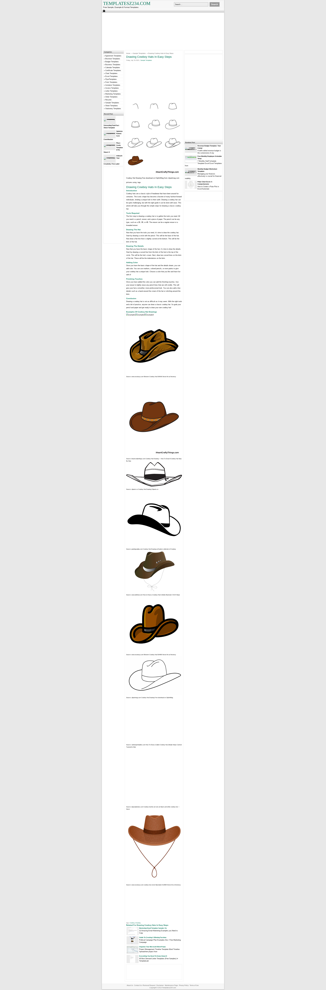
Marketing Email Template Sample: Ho (153, 928)
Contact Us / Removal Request (144, 985)
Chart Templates (111, 73)
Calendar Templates (112, 67)
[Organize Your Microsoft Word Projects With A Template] (132, 952)
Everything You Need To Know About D (153, 956)
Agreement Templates (113, 56)
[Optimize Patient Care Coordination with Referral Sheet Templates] (109, 133)
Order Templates (111, 97)
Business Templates (112, 65)
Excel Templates (111, 76)
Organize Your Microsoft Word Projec (152, 947)
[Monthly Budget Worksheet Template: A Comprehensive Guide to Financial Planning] (191, 173)
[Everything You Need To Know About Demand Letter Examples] (132, 962)
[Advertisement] (163, 31)
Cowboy (132, 923)
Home (128, 53)
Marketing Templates (113, 94)
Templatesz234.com (126, 3)
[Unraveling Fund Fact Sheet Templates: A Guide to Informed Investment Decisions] (109, 119)
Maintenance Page (171, 985)
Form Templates (111, 82)
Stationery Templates (113, 109)
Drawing (137, 923)
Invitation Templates (112, 85)
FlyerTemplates (111, 79)
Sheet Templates (111, 106)
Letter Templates (111, 91)
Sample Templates (139, 53)
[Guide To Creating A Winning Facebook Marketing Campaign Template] (132, 944)
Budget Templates (112, 62)
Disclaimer (160, 985)
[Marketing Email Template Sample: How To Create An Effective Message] (132, 934)
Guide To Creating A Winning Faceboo (152, 937)
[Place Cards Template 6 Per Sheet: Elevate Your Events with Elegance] (109, 145)
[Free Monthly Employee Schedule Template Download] (191, 162)
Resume (108, 100)
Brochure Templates (112, 59)
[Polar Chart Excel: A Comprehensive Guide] (191, 188)
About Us (130, 985)
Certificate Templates (113, 70)
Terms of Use (194, 985)
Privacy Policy (184, 985)
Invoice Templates (112, 88)
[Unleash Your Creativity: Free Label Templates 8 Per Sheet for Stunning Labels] (109, 158)
